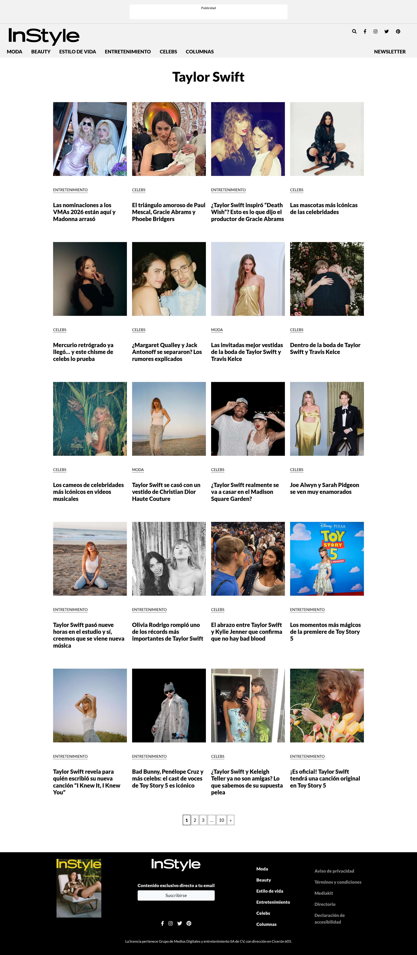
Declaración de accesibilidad (330, 918)
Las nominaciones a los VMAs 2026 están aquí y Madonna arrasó (84, 211)
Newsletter (390, 51)
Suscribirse (176, 895)
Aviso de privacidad (334, 871)
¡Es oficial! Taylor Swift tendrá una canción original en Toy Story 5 (325, 778)
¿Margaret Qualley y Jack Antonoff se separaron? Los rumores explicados (167, 351)
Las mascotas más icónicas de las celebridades (324, 208)
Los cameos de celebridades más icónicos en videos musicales (88, 491)
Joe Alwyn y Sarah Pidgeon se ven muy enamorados (324, 488)
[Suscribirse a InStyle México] (79, 887)
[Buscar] (354, 31)
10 (221, 820)
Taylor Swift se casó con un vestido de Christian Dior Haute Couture (166, 491)
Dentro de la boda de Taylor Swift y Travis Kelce (325, 348)
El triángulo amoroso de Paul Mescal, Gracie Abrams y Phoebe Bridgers (168, 211)
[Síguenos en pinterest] (398, 31)
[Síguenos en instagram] (375, 31)
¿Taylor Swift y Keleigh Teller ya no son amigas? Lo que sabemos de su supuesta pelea (247, 782)
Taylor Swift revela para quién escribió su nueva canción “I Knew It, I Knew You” (86, 782)
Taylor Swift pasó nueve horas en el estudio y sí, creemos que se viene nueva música (88, 635)
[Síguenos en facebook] (365, 31)
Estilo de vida (77, 51)
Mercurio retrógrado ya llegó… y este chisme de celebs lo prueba (83, 351)
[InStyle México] (44, 36)
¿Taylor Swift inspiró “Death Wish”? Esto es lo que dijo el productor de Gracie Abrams (247, 211)
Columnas (200, 51)
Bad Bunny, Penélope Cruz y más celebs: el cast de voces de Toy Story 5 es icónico (167, 778)
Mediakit (324, 893)
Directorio (325, 904)
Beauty (40, 51)
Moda (14, 51)
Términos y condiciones (338, 882)
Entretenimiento (128, 51)
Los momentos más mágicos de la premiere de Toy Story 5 (325, 631)
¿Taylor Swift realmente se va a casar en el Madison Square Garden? (245, 491)
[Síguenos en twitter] (386, 31)
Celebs (168, 51)
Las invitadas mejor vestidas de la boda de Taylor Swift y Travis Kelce (247, 351)
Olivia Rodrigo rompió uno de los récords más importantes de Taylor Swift (167, 631)
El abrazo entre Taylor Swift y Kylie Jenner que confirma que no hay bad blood (246, 631)
